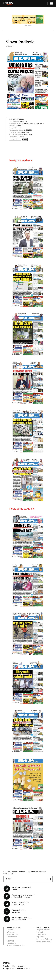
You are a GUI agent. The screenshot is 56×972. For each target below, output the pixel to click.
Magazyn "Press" (43, 930)
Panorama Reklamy (44, 939)
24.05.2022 (28, 134)
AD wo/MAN (41, 934)
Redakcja (11, 930)
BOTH (12, 969)
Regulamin (11, 943)
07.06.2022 (25, 132)
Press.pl (39, 932)
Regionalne (19, 128)
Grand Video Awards (44, 941)
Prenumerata (12, 937)
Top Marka (40, 937)
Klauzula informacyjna (15, 946)
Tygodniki (18, 125)
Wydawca (11, 932)
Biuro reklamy (12, 934)
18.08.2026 (28, 130)
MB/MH (27, 969)
